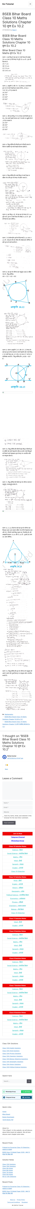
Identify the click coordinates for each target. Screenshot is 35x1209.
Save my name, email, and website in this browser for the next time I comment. (18, 817)
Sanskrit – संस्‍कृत (18, 864)
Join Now (27, 1091)
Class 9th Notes (7, 1168)
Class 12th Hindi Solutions (10, 1051)
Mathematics (9, 714)
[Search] (29, 1081)
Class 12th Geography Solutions (12, 1061)
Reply (6, 769)
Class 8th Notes (7, 1170)
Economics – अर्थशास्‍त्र (17, 898)
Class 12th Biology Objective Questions (15, 1059)
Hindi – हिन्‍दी (18, 861)
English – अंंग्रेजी (17, 868)
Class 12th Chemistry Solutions (12, 1056)
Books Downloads (8, 1117)
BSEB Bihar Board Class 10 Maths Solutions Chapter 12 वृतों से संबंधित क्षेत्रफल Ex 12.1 (16, 724)
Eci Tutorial (8, 4)
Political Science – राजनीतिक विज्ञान (18, 895)
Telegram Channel (18, 837)
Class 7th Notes (7, 1172)
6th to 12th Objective (9, 1176)
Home (4, 1111)
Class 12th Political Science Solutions (14, 1067)
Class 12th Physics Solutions (11, 1053)
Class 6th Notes (7, 1174)
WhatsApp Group (17, 841)
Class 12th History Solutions (11, 1064)
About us (12, 1199)
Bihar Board (6, 1114)
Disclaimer (25, 1202)
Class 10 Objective (18, 871)
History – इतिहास (17, 888)
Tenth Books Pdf (7, 1120)
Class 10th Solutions (9, 1166)
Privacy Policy (21, 1199)
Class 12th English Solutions (11, 1048)
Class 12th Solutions (9, 1164)
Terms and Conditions (13, 1202)
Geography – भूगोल (18, 891)
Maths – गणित (17, 857)
